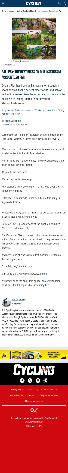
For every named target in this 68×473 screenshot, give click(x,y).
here (44, 274)
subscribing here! (41, 285)
